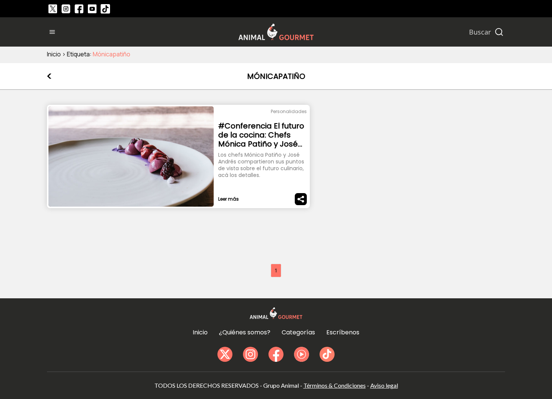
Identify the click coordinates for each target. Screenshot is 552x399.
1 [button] (276, 270)
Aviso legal (384, 385)
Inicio (54, 54)
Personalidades (289, 111)
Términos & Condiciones (334, 385)
